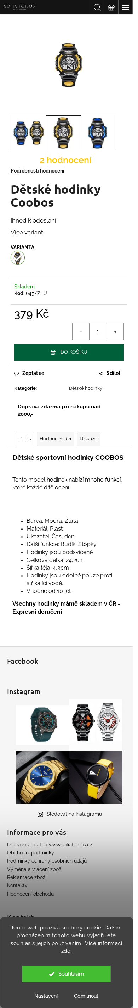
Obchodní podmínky (30, 853)
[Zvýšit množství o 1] (115, 331)
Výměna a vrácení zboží (34, 869)
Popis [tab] (24, 439)
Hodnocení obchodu (30, 894)
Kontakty (17, 885)
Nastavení (46, 996)
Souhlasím (71, 974)
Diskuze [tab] (88, 439)
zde (66, 951)
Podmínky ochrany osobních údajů (47, 861)
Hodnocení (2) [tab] (55, 439)
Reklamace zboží (26, 877)
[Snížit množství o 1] (81, 331)
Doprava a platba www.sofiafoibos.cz (49, 844)
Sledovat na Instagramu (74, 814)
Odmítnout (86, 996)
